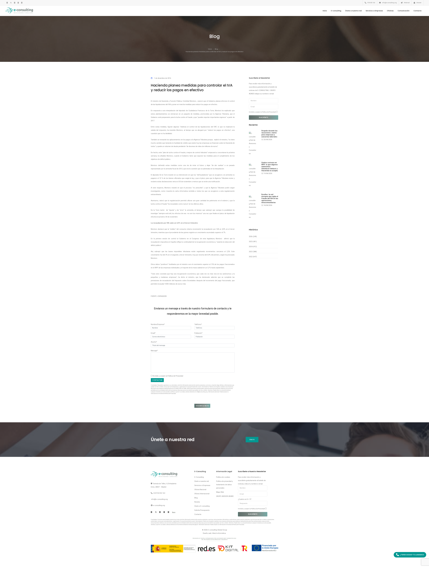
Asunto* (154, 342)
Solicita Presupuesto (202, 510)
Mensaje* (154, 351)
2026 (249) (253, 236)
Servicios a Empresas (374, 11)
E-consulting (336, 11)
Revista (197, 502)
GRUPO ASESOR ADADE (225, 496)
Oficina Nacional (200, 490)
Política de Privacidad (175, 376)
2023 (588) (253, 252)
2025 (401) (253, 242)
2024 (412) (253, 247)
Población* (198, 333)
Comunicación (403, 11)
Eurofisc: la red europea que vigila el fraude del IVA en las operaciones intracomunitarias (269, 198)
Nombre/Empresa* (158, 324)
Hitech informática (219, 533)
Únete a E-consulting (202, 506)
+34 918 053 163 (159, 493)
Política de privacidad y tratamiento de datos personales (224, 484)
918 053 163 (371, 2)
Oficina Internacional (201, 494)
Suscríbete (263, 117)
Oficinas (390, 11)
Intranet (418, 2)
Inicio (325, 11)
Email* (153, 333)
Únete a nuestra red (353, 11)
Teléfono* (198, 324)
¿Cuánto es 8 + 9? (244, 499)
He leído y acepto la (262, 112)
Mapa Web (220, 492)
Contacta (417, 11)
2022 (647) (253, 257)
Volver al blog (202, 406)
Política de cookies (223, 477)
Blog (216, 49)
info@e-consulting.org (389, 2)
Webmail (407, 2)
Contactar (157, 380)
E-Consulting (199, 477)
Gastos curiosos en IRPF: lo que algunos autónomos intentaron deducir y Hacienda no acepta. (269, 167)
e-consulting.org (159, 505)
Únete (252, 440)
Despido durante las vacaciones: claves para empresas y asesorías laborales (269, 134)
